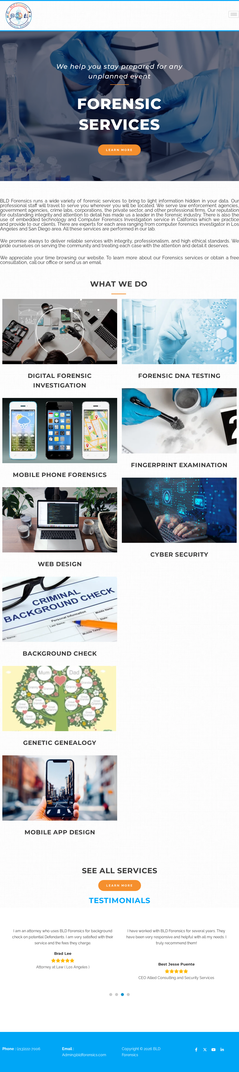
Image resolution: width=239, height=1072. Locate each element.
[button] (110, 994)
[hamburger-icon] (233, 14)
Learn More (59, 345)
